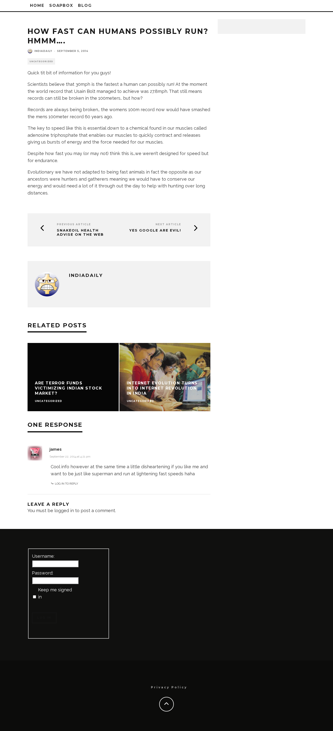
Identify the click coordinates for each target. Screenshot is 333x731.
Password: (42, 572)
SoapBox (61, 5)
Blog (85, 5)
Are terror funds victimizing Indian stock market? (68, 388)
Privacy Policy (169, 687)
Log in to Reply (66, 483)
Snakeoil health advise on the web (80, 232)
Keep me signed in (55, 593)
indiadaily (43, 51)
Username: (43, 556)
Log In (44, 617)
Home (37, 5)
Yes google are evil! (155, 230)
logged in (64, 510)
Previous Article (74, 224)
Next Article (168, 224)
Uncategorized (41, 61)
